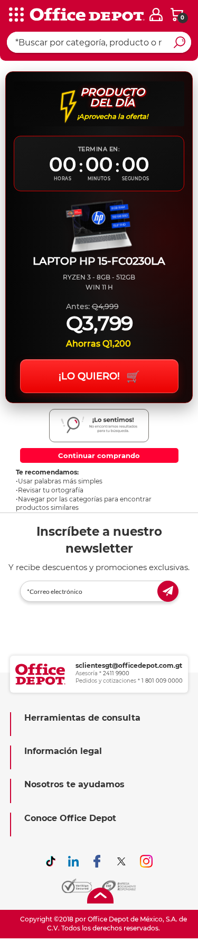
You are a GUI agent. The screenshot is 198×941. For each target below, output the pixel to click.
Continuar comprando (99, 455)
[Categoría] (16, 15)
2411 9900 (116, 673)
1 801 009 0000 (162, 680)
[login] (156, 14)
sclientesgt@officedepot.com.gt (129, 665)
